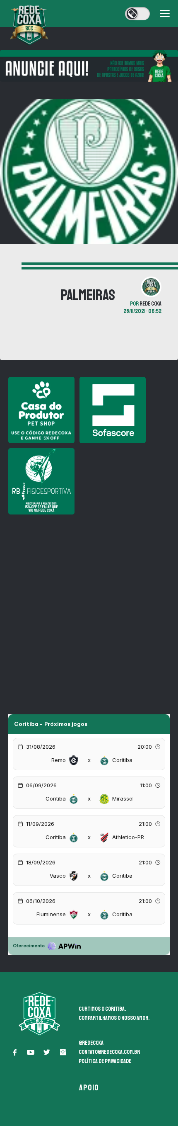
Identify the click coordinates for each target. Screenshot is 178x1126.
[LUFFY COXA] (89, 66)
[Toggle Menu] (165, 14)
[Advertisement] (89, 608)
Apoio (89, 1087)
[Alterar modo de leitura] (137, 14)
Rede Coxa (150, 303)
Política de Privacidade (105, 1061)
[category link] (8, 266)
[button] (14, 1052)
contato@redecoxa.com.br (109, 1052)
